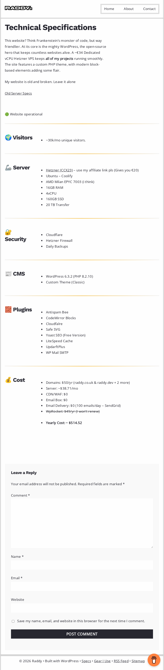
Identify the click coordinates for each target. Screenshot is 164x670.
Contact (149, 8)
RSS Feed (121, 661)
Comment (20, 495)
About (129, 8)
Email (16, 578)
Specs (86, 661)
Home (109, 8)
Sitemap (138, 661)
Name (17, 556)
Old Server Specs (18, 93)
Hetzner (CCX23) (59, 170)
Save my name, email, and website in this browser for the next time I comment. (81, 621)
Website (17, 599)
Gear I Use (102, 661)
